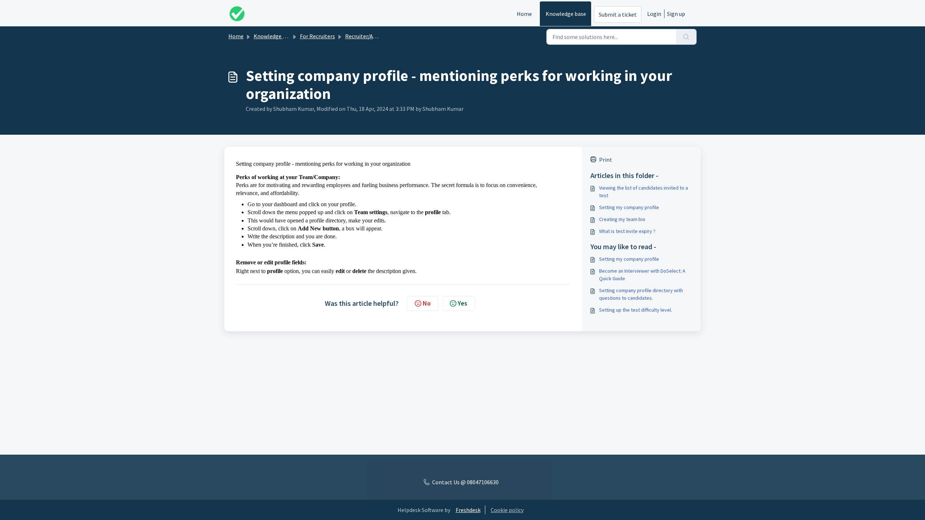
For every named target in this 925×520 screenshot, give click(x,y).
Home (524, 13)
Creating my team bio (622, 219)
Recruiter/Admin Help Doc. (377, 36)
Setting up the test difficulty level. (635, 310)
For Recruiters (317, 36)
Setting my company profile (629, 207)
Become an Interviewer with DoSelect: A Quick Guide (642, 275)
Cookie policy (507, 510)
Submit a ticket (618, 14)
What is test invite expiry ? (627, 231)
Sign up (676, 13)
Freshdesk (468, 510)
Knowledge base (566, 13)
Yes (462, 303)
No (427, 303)
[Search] (686, 37)
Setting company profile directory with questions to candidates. (641, 294)
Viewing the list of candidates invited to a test (643, 192)
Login (654, 13)
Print (605, 159)
